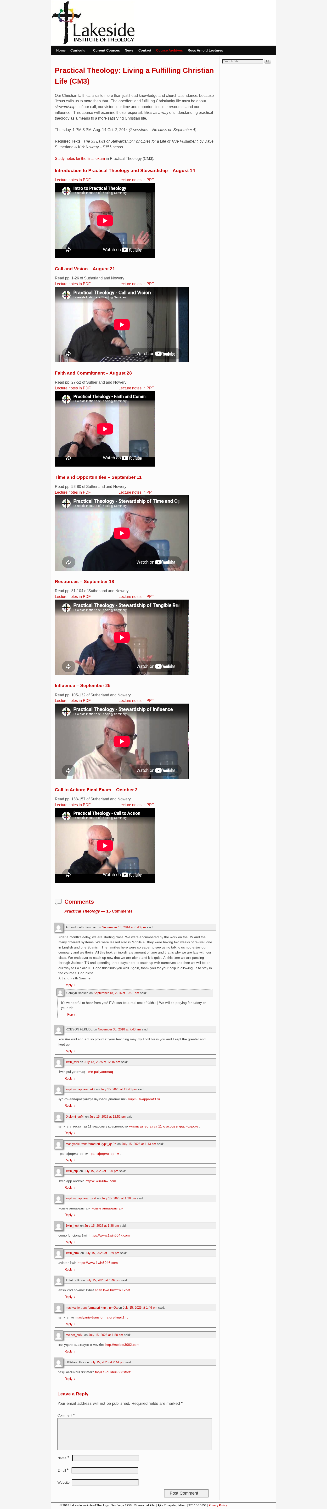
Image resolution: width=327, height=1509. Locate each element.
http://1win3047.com (100, 1181)
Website (63, 1482)
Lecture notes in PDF (73, 180)
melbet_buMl (74, 1335)
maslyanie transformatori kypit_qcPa (91, 1144)
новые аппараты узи (107, 1208)
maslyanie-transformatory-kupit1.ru (102, 1317)
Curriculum (79, 50)
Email (62, 1470)
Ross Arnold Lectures (205, 50)
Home (61, 50)
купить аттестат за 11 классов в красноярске (163, 1126)
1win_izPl (72, 1062)
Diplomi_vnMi (75, 1116)
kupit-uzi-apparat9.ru (144, 1099)
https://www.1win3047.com (110, 1235)
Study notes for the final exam (80, 158)
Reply (70, 985)
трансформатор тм (104, 1154)
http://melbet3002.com (122, 1345)
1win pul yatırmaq (99, 1072)
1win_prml (72, 1253)
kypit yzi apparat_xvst (81, 1198)
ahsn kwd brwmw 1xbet (112, 1290)
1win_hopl (72, 1225)
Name (63, 1458)
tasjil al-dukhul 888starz (113, 1372)
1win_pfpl (72, 1171)
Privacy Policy (218, 1505)
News (129, 50)
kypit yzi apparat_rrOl (80, 1089)
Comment (65, 1415)
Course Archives (169, 50)
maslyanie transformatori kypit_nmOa (92, 1307)
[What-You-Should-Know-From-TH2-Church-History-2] (105, 158)
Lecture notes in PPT (136, 180)
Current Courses (106, 50)
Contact (144, 50)
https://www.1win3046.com (98, 1263)
